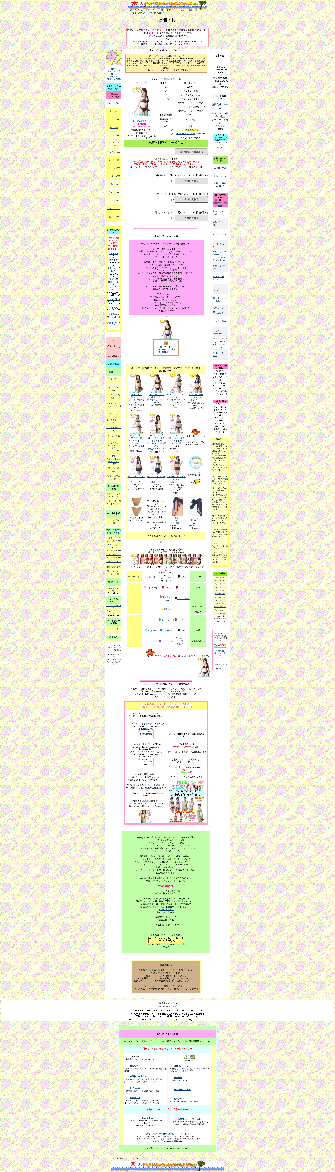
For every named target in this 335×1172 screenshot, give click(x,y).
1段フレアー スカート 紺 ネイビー (156, 479)
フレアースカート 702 (113, 453)
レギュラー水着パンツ (142, 744)
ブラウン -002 (113, 152)
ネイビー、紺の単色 (153, 785)
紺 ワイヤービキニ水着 (153, 13)
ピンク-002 (152, 588)
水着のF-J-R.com (135, 10)
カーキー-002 (183, 620)
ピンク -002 (114, 119)
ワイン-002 (183, 588)
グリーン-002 (167, 620)
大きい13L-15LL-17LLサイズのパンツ (147, 752)
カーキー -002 (113, 176)
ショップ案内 (113, 299)
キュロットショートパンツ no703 (113, 461)
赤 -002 (114, 127)
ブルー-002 (168, 631)
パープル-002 (167, 641)
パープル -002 (113, 209)
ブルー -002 (114, 192)
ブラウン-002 (183, 598)
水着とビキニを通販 (155, 10)
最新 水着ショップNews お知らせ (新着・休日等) (114, 74)
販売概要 (113, 260)
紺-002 (183, 631)
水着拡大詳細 (191, 130)
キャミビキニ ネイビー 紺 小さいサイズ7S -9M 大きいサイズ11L (136, 440)
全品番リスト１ (219, 142)
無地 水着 (193, 10)
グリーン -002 (113, 168)
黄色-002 (168, 609)
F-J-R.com (113, 253)
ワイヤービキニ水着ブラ (142, 724)
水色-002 (152, 631)
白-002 (152, 577)
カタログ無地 (220, 168)
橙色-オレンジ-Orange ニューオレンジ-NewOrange (220, 256)
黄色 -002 (114, 160)
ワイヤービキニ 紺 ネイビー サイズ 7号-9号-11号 (156, 397)
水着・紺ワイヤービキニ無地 (160, 1134)
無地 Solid (113, 372)
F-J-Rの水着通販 (166, 909)
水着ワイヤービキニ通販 (189, 1119)
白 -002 (114, 111)
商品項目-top (147, 1118)
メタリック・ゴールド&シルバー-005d (113, 504)
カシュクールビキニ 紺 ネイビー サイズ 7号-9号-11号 (176, 397)
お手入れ (113, 308)
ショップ (115, 348)
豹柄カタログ (220, 176)
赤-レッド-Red (219, 234)
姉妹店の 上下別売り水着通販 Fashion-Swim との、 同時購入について (220, 658)
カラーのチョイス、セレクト (143, 803)
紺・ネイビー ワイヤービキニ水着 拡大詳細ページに (166, 349)
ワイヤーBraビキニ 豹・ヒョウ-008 (114, 548)
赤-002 (168, 588)
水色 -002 (114, 184)
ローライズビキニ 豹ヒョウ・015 (113, 564)
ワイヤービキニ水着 (185, 134)
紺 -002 (114, 200)
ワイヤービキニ (134, 576)
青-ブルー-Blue (219, 321)
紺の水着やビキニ (177, 536)
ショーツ (134, 518)
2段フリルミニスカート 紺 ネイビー (136, 479)
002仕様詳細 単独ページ (183, 641)
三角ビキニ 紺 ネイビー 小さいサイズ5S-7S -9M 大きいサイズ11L (136, 399)
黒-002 (183, 577)
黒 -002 (114, 217)
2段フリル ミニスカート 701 (113, 445)
